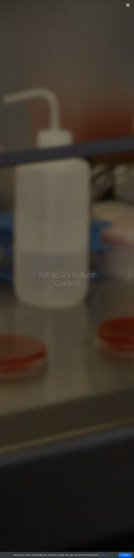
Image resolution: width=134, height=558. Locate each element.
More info (103, 555)
